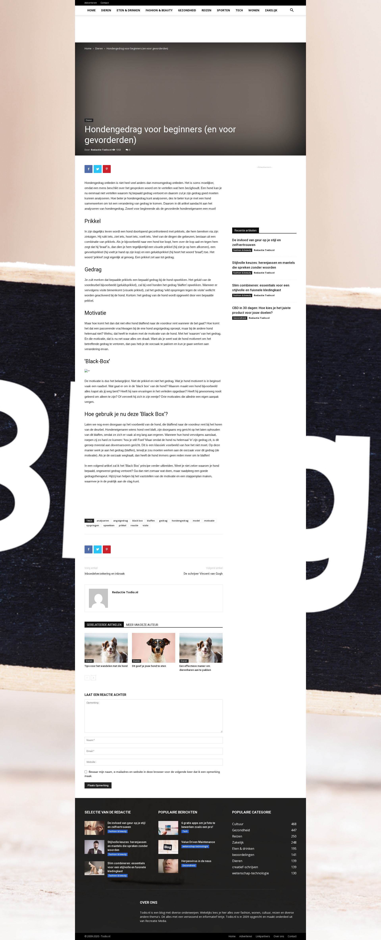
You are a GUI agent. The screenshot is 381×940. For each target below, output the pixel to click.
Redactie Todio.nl (101, 149)
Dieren (106, 10)
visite (145, 525)
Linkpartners (263, 936)
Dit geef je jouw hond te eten (149, 665)
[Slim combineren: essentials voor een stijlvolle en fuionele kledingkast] (94, 868)
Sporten (223, 10)
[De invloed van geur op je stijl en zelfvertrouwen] (94, 828)
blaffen (151, 520)
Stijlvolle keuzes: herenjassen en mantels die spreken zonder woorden (128, 846)
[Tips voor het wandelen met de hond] (106, 648)
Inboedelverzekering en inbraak (105, 573)
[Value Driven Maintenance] (168, 847)
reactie (134, 525)
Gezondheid (187, 10)
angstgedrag (120, 520)
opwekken (108, 525)
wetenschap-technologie (195, 846)
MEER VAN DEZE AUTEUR (142, 624)
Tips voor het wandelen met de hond (106, 665)
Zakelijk (271, 10)
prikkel (122, 525)
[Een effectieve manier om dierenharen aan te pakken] (201, 648)
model (196, 520)
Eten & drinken (128, 10)
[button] (291, 10)
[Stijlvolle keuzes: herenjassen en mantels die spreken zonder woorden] (94, 847)
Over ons (279, 936)
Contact (105, 2)
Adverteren (91, 2)
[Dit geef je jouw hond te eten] (153, 648)
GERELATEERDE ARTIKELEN (104, 624)
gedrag (163, 520)
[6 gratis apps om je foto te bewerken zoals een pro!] (168, 828)
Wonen (253, 10)
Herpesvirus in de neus (196, 861)
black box (137, 520)
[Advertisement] (224, 29)
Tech (239, 10)
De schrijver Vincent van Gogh (203, 573)
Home (91, 10)
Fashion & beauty (159, 10)
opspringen (92, 525)
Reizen (206, 10)
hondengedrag (180, 520)
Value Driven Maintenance (198, 842)
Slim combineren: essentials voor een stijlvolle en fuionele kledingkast (127, 867)
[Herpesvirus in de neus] (168, 866)
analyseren (103, 520)
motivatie (209, 520)
